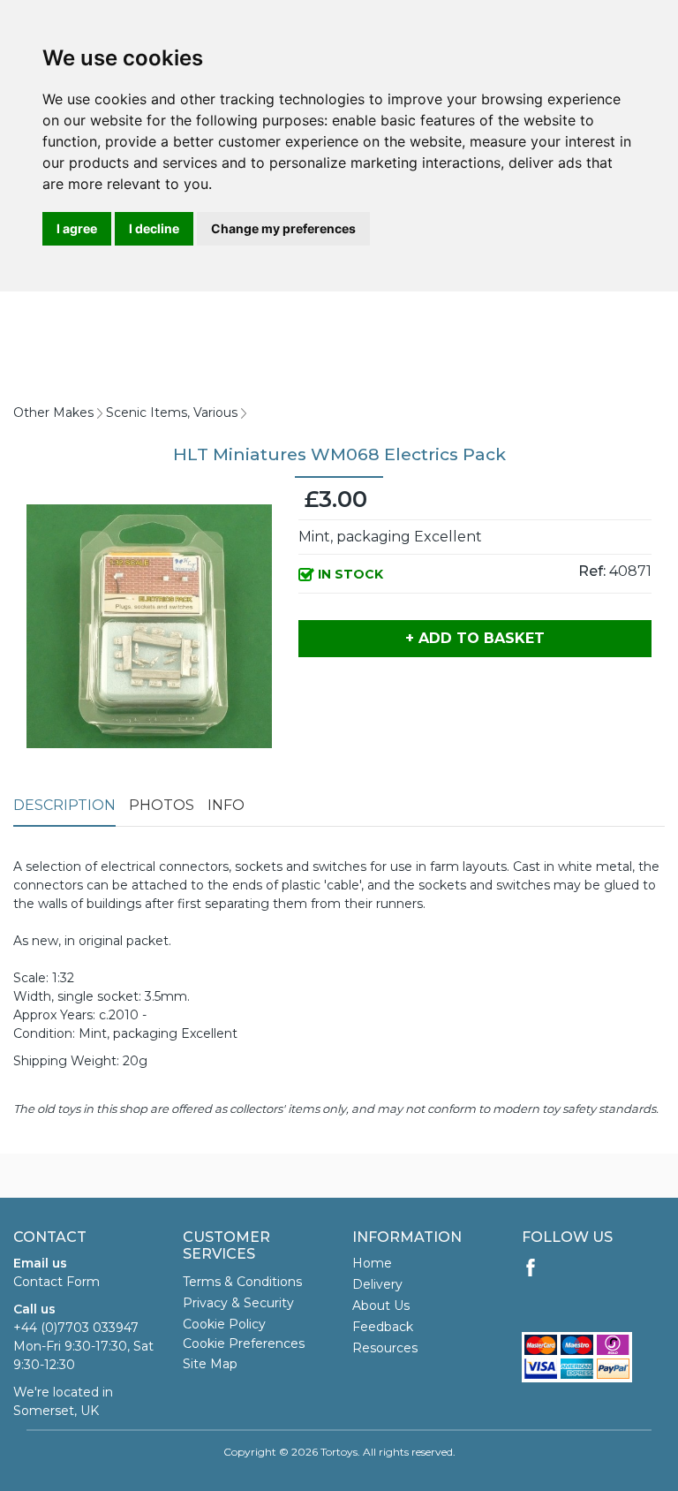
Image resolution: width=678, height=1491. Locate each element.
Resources (385, 1348)
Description (64, 805)
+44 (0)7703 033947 (76, 1328)
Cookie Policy (224, 1324)
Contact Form (56, 1282)
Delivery (377, 1284)
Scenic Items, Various (171, 412)
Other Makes (53, 412)
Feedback (382, 1327)
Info (226, 805)
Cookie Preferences (244, 1343)
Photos (161, 805)
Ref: (592, 571)
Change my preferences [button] (283, 228)
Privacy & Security (238, 1303)
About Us (381, 1305)
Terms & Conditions (242, 1282)
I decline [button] (154, 228)
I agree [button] (76, 228)
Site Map (210, 1364)
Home (372, 1263)
